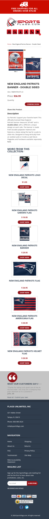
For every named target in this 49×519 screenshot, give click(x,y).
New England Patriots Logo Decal (24, 176)
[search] (14, 33)
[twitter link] (27, 507)
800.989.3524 (18, 422)
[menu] (9, 33)
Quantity (10, 100)
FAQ (8, 451)
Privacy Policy (29, 451)
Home (9, 44)
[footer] (20, 33)
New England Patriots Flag (24, 281)
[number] (32, 33)
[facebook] (21, 507)
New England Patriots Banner (24, 246)
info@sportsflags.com (15, 426)
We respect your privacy (15, 488)
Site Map (27, 455)
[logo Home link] (23, 27)
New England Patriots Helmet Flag (25, 352)
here (9, 142)
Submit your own (21, 397)
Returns (27, 446)
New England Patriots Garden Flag (24, 211)
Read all (10, 397)
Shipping (27, 442)
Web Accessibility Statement (14, 461)
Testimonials (12, 455)
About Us (10, 446)
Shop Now (24, 187)
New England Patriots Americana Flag (24, 317)
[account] (26, 33)
